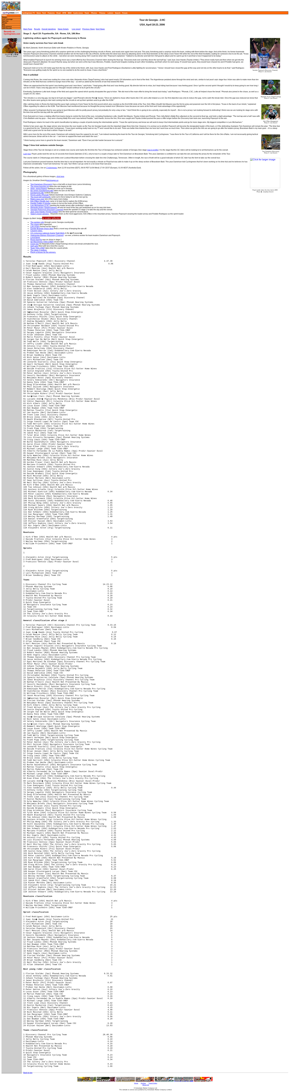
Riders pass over (37, 199)
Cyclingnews (51, 168)
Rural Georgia (36, 240)
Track (87, 13)
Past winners (7, 26)
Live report (76, 29)
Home (4, 15)
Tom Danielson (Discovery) (41, 184)
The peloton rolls (37, 222)
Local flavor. (35, 237)
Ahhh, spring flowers (38, 188)
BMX (69, 13)
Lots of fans (35, 226)
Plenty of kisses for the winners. (43, 252)
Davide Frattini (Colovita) (40, 203)
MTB (64, 13)
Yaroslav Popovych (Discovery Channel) (46, 210)
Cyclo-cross (78, 13)
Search (117, 13)
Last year (27, 154)
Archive (143, 1083)
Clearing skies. (36, 231)
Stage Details (63, 29)
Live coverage (7, 19)
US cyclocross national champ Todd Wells (47, 233)
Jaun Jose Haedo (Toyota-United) (44, 212)
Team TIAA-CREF (37, 248)
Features (51, 13)
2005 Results (7, 28)
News (39, 13)
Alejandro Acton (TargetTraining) (43, 207)
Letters (110, 13)
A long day (34, 244)
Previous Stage (88, 29)
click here (60, 176)
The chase (34, 224)
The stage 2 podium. (38, 250)
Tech (44, 13)
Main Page (27, 29)
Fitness (102, 13)
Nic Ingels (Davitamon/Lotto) (42, 191)
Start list (5, 21)
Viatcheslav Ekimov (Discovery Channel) (47, 235)
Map (3, 24)
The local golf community (40, 197)
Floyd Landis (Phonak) (39, 195)
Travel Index (153, 1083)
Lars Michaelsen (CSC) (40, 205)
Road (58, 13)
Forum (124, 13)
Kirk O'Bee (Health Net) (39, 201)
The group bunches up (39, 186)
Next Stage (100, 29)
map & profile (152, 150)
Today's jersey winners (39, 214)
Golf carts (34, 246)
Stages (4, 17)
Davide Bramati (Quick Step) (42, 229)
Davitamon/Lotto (37, 193)
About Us (145, 1085)
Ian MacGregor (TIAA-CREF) (42, 242)
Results (37, 29)
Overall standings (49, 29)
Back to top (27, 1073)
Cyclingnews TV (28, 13)
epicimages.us (52, 180)
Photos (94, 13)
